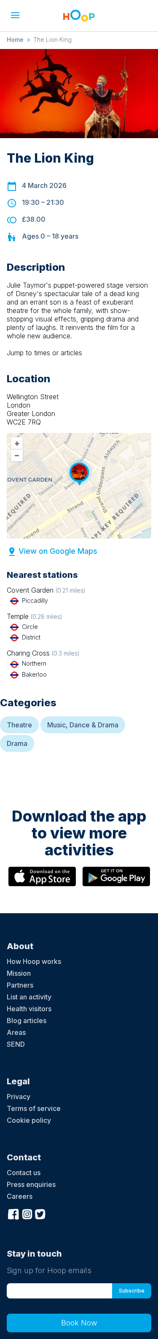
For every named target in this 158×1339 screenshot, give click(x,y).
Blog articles (26, 1020)
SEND (16, 1044)
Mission (19, 973)
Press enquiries (31, 1184)
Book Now (79, 1322)
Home (15, 39)
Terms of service (34, 1108)
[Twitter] (40, 1213)
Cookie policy (29, 1120)
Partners (20, 985)
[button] (15, 15)
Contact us (23, 1172)
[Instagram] (27, 1213)
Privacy (18, 1096)
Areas (16, 1032)
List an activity (29, 997)
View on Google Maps (58, 551)
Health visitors (29, 1008)
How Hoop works (34, 961)
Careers (19, 1196)
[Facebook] (13, 1213)
